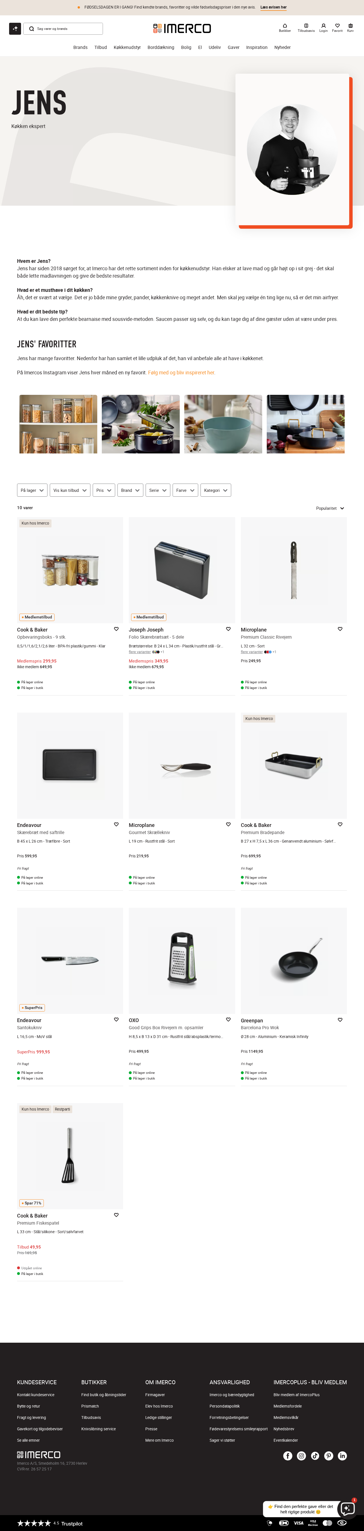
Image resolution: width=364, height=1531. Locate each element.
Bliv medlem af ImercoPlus (297, 1394)
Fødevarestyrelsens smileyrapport (239, 1428)
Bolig (186, 47)
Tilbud (100, 47)
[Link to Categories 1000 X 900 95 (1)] (58, 424)
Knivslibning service (98, 1428)
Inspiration (257, 47)
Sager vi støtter (222, 1440)
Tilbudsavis (91, 1417)
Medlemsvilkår (286, 1417)
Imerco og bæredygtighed (232, 1394)
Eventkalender (286, 1440)
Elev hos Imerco (159, 1406)
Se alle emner (28, 1440)
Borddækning (161, 47)
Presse (151, 1428)
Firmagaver (155, 1394)
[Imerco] (182, 28)
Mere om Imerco (159, 1440)
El (200, 47)
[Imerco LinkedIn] (342, 1456)
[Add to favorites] (116, 629)
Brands (80, 47)
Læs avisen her (273, 7)
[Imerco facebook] (287, 1456)
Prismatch (90, 1406)
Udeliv (215, 47)
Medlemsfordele (288, 1406)
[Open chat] (15, 29)
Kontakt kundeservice (35, 1394)
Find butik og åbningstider (103, 1394)
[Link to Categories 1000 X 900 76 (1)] (306, 424)
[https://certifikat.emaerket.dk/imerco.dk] (342, 1523)
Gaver (233, 47)
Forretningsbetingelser (229, 1417)
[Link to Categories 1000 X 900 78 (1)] (223, 424)
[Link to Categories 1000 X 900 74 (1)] (141, 424)
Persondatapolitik (225, 1406)
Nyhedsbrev (284, 1428)
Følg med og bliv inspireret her (181, 372)
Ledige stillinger (158, 1417)
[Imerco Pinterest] (328, 1456)
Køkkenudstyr (127, 47)
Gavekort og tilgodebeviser (40, 1428)
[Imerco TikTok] (315, 1456)
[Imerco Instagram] (301, 1456)
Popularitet (326, 508)
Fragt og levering (31, 1417)
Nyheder (282, 47)
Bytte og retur (28, 1406)
